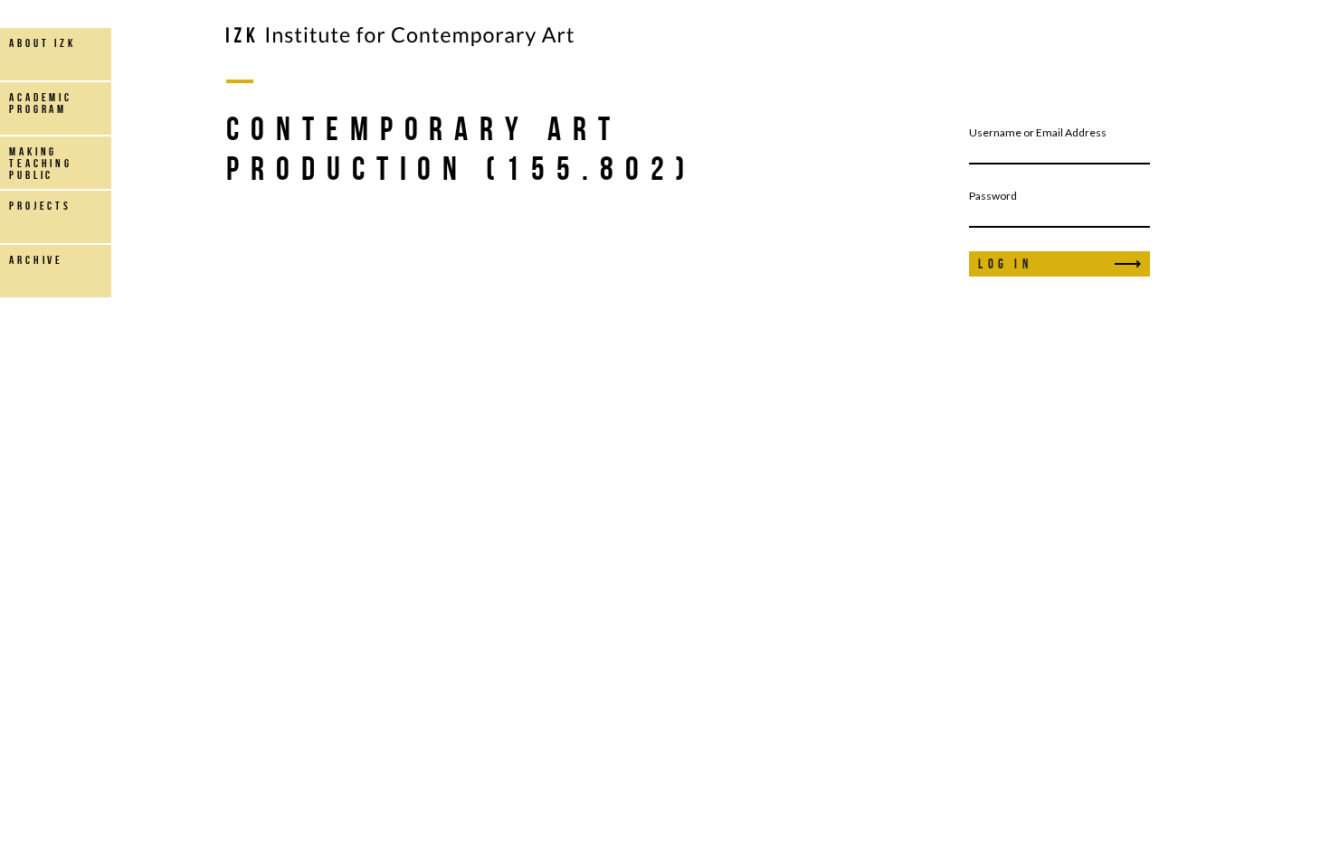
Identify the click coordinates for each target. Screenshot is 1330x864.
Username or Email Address (1038, 132)
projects (40, 205)
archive (36, 260)
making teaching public (40, 163)
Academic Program (40, 103)
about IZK (42, 43)
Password (993, 195)
